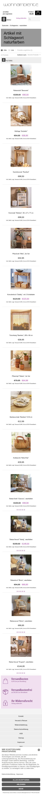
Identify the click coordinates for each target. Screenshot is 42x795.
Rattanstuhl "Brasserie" (21, 90)
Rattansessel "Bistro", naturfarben (21, 621)
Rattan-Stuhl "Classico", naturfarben (21, 499)
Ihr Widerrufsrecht (21, 701)
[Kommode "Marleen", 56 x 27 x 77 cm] (21, 209)
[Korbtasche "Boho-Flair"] (21, 454)
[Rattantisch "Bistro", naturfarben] (21, 576)
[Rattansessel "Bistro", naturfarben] (21, 617)
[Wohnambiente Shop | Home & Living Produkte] (21, 5)
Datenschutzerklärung (21, 729)
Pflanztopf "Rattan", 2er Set (21, 376)
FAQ (21, 746)
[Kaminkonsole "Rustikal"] (21, 168)
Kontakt (21, 716)
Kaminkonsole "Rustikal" (21, 172)
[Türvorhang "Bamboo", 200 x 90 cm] (21, 331)
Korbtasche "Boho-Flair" (21, 458)
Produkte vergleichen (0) (24, 50)
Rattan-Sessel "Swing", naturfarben (21, 539)
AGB (21, 733)
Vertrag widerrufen (21, 18)
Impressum (21, 742)
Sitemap (21, 738)
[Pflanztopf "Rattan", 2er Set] (21, 372)
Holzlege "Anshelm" (21, 131)
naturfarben (23, 25)
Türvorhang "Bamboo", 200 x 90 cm (21, 335)
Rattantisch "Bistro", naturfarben (21, 580)
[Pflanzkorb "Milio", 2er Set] (21, 250)
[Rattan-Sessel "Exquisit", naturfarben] (21, 658)
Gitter (5, 50)
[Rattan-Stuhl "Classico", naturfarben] (21, 494)
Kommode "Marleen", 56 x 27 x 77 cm (21, 213)
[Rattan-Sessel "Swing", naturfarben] (21, 535)
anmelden (6, 12)
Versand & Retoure (21, 720)
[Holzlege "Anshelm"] (21, 127)
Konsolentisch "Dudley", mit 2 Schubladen (21, 294)
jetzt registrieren (7, 14)
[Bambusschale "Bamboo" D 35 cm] (21, 413)
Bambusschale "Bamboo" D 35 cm (21, 417)
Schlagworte (14, 25)
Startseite (5, 25)
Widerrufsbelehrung (21, 725)
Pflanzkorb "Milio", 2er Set (21, 254)
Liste (12, 50)
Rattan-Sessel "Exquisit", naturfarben (21, 662)
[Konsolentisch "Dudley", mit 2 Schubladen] (21, 290)
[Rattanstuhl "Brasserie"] (21, 86)
